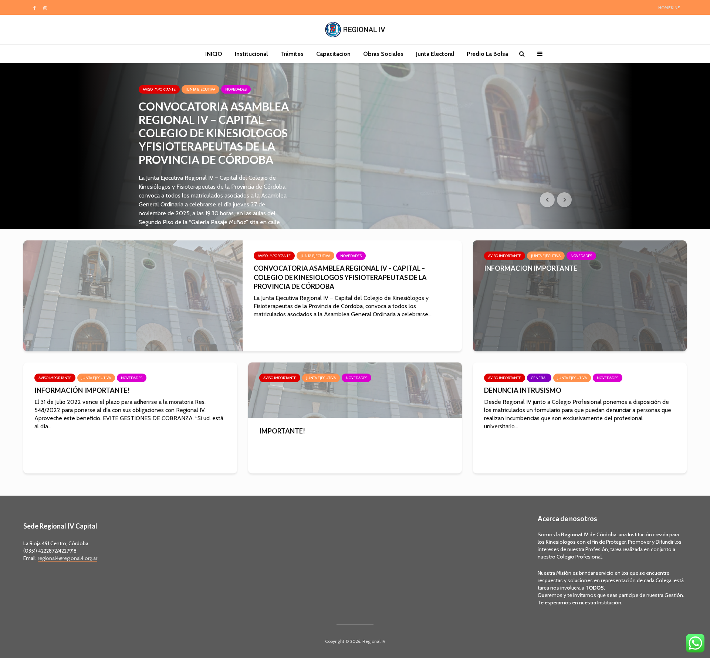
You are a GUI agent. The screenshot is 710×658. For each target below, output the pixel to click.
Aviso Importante (159, 89)
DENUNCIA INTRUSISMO (522, 390)
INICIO (213, 53)
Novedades (236, 89)
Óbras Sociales (383, 53)
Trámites (292, 53)
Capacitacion (333, 53)
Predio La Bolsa (487, 53)
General (539, 377)
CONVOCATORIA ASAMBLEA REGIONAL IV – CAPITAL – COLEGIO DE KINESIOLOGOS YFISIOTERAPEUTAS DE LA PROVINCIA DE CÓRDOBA (214, 132)
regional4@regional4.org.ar (67, 558)
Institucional (251, 53)
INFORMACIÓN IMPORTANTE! (82, 390)
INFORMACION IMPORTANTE (530, 268)
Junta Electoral (435, 53)
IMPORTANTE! (282, 431)
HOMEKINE (669, 7)
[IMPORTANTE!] (355, 389)
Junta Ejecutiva (200, 89)
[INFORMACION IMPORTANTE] (580, 295)
